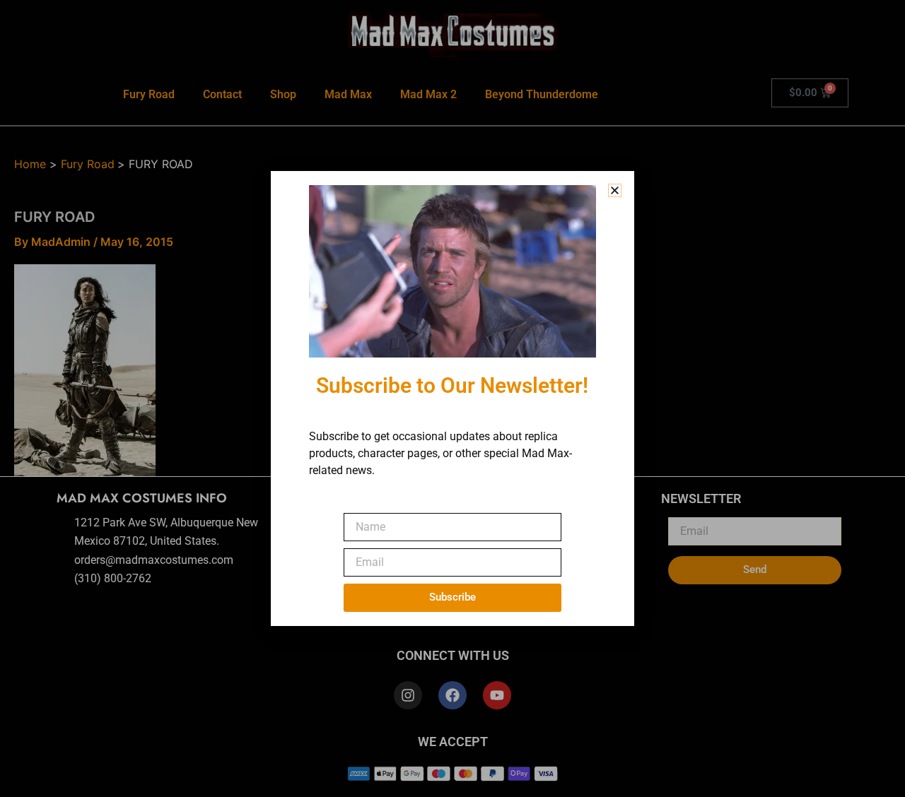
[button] (614, 190)
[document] (452, 398)
